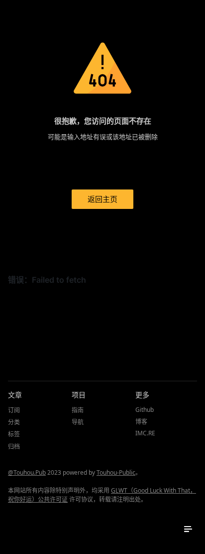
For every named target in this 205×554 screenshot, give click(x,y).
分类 (14, 422)
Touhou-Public (116, 472)
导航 (78, 422)
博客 (141, 421)
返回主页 (102, 199)
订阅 (14, 410)
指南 (78, 410)
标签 (14, 434)
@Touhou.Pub (27, 472)
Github (144, 409)
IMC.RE (145, 433)
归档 (14, 446)
